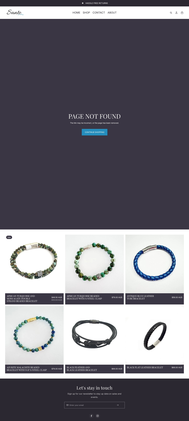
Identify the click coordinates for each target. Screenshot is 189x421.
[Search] (171, 13)
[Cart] (182, 13)
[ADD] (59, 289)
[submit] (120, 405)
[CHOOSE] (59, 360)
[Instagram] (97, 416)
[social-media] (91, 416)
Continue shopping (94, 132)
